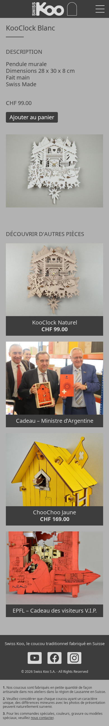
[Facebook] (54, 658)
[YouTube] (35, 658)
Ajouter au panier (32, 117)
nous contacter (42, 717)
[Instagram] (74, 658)
